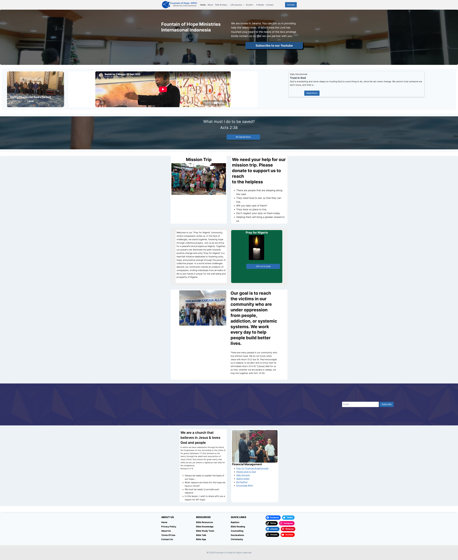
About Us (166, 531)
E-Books (260, 5)
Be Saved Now (243, 137)
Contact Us (167, 539)
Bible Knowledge (204, 526)
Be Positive (241, 482)
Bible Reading (238, 526)
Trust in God (298, 77)
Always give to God (246, 471)
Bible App (201, 539)
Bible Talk (201, 535)
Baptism (235, 522)
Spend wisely (243, 478)
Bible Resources (204, 522)
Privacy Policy (168, 526)
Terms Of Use (168, 535)
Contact (269, 5)
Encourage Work (244, 485)
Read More (311, 93)
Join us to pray (263, 266)
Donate (291, 4)
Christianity (237, 539)
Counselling (237, 531)
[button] (31, 104)
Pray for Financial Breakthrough (252, 468)
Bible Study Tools (205, 531)
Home (203, 5)
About (210, 5)
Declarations (237, 535)
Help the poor (243, 475)
